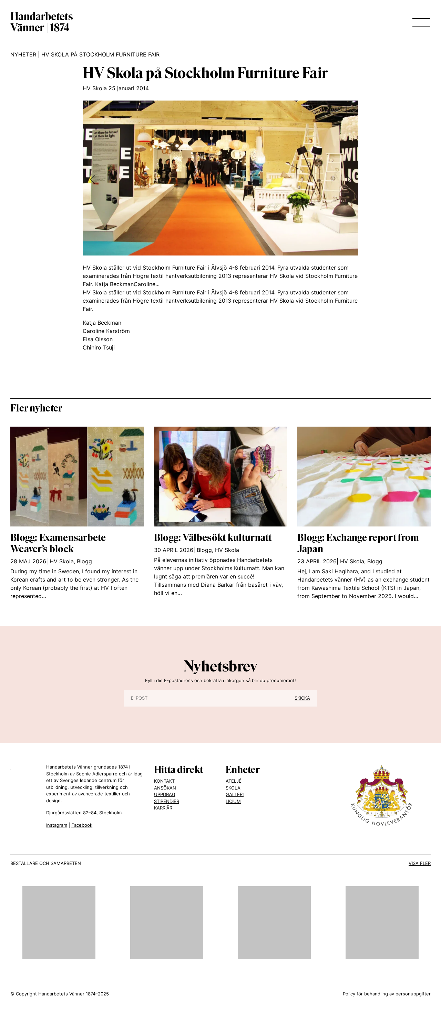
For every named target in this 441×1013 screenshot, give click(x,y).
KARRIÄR (163, 808)
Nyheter (23, 54)
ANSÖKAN (165, 788)
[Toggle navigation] (419, 22)
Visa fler (420, 863)
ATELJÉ (234, 781)
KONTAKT (164, 781)
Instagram (56, 825)
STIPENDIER (166, 801)
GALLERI (235, 794)
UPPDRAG (164, 794)
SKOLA (233, 788)
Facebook (81, 825)
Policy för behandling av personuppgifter (387, 993)
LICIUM (233, 801)
